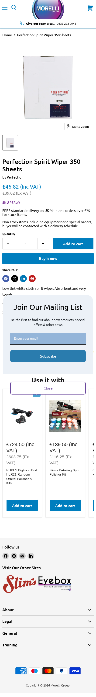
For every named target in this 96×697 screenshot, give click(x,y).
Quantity (8, 233)
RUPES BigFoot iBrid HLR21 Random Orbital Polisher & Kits (21, 476)
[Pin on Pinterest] (32, 278)
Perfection (15, 177)
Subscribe (48, 356)
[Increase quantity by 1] (43, 243)
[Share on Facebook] (5, 278)
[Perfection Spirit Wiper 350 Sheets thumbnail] (10, 142)
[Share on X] (14, 278)
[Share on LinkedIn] (23, 278)
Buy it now (48, 258)
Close (48, 388)
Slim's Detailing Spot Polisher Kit (64, 472)
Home (7, 35)
